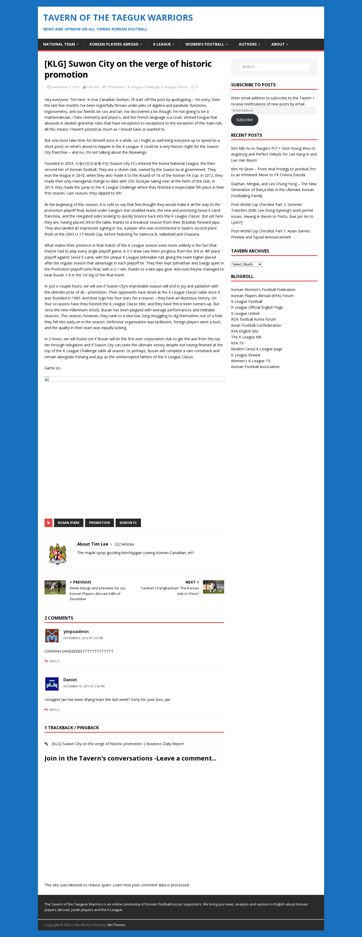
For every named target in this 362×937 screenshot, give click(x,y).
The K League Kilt (246, 336)
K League (162, 44)
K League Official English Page (257, 307)
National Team (59, 44)
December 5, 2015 (65, 87)
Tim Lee (93, 87)
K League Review (246, 354)
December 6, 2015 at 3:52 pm (83, 638)
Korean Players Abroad (114, 44)
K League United (245, 313)
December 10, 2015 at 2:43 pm (84, 686)
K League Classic (174, 87)
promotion (99, 522)
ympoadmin (76, 631)
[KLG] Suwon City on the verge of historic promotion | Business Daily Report (118, 743)
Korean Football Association (255, 366)
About (278, 44)
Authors (248, 44)
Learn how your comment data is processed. (151, 884)
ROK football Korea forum (253, 319)
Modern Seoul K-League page (256, 348)
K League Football (246, 301)
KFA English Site (244, 331)
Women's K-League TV (250, 360)
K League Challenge (144, 87)
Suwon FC (128, 522)
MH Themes (116, 925)
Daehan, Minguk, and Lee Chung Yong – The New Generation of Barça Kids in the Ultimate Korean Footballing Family (274, 189)
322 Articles (124, 544)
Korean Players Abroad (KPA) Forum (262, 295)
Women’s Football (205, 44)
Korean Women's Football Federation (263, 289)
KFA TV (237, 343)
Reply (54, 661)
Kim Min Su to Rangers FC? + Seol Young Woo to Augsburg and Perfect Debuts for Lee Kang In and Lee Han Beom (274, 154)
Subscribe (244, 119)
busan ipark (69, 522)
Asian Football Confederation (256, 325)
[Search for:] (274, 66)
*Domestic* (117, 87)
